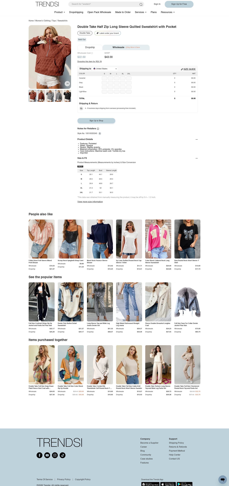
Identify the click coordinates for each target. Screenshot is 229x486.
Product (58, 12)
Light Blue (82, 92)
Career (143, 447)
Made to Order (123, 12)
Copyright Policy (83, 480)
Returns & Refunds (178, 447)
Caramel (82, 78)
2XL (128, 74)
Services (139, 12)
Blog (142, 451)
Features (144, 463)
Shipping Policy (176, 443)
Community (145, 455)
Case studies (146, 459)
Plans (154, 12)
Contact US (174, 459)
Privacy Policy (64, 480)
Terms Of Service (45, 480)
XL (123, 74)
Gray (81, 83)
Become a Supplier (149, 443)
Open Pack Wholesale (99, 12)
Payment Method (177, 451)
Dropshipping (76, 12)
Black (81, 87)
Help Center (174, 455)
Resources (166, 12)
